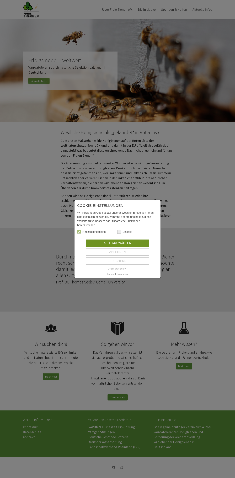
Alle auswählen (117, 243)
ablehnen (117, 252)
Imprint (111, 274)
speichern (118, 261)
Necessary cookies (94, 231)
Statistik (127, 231)
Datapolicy (122, 274)
